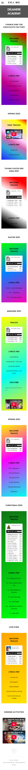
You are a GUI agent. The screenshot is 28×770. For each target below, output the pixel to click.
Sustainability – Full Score (14, 361)
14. (12, 557)
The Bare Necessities (14, 487)
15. (12, 558)
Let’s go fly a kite (14, 477)
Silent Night (15, 602)
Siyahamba (16, 293)
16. (12, 560)
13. (12, 555)
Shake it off (14, 150)
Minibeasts (14, 491)
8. (12, 546)
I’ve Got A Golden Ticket (14, 86)
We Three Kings (15, 597)
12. (10, 553)
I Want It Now (14, 95)
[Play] (8, 53)
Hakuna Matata (14, 687)
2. (12, 58)
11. (10, 552)
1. (11, 56)
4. (11, 61)
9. (12, 548)
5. (11, 63)
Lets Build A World (14, 366)
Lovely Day (14, 223)
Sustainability (14, 357)
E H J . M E (13, 760)
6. (11, 543)
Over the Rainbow (14, 473)
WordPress (11, 762)
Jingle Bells (15, 613)
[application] (14, 53)
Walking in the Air (15, 578)
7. (12, 545)
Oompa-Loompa (14, 100)
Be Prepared (14, 682)
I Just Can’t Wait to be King (14, 691)
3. (11, 60)
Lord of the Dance (16, 288)
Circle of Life (14, 677)
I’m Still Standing (14, 155)
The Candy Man (14, 81)
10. (12, 550)
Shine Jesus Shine (16, 297)
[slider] (19, 53)
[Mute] (18, 53)
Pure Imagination (14, 90)
